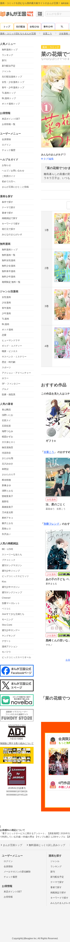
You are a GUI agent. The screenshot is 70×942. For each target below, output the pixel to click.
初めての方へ (8, 181)
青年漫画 (6, 308)
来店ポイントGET (11, 119)
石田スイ (6, 420)
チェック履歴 (8, 150)
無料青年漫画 (8, 271)
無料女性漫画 (8, 260)
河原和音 (6, 453)
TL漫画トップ (9, 93)
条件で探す (7, 202)
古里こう (49, 451)
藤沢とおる (7, 523)
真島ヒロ (6, 528)
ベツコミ (6, 608)
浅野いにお (7, 415)
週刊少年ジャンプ (11, 570)
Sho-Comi (7, 625)
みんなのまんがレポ (12, 234)
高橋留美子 (7, 507)
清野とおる (7, 490)
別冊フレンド (51, 523)
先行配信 (20, 26)
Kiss (4, 581)
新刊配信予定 (8, 66)
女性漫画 (6, 297)
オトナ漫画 (7, 329)
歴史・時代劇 (8, 362)
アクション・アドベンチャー (16, 373)
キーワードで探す (11, 223)
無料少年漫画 (8, 276)
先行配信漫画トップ (12, 76)
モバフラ (6, 652)
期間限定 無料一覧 (11, 282)
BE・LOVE (7, 549)
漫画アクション (10, 646)
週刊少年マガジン (11, 587)
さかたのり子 (8, 474)
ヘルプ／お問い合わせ (13, 170)
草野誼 (5, 469)
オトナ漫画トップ (11, 103)
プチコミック (8, 560)
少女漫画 (6, 302)
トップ (6, 26)
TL (62, 26)
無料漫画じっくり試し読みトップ (47, 845)
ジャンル (6, 71)
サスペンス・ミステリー (14, 356)
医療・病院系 (8, 394)
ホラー (5, 378)
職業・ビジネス (10, 351)
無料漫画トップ (10, 49)
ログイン (6, 144)
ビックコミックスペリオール (16, 657)
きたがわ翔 (7, 458)
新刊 (4, 60)
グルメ (5, 389)
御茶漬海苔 (7, 447)
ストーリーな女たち (12, 554)
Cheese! (6, 598)
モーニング (7, 619)
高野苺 (5, 501)
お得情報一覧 (8, 124)
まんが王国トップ (12, 845)
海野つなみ (7, 431)
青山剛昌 (6, 409)
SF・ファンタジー (11, 383)
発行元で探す (8, 229)
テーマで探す (8, 207)
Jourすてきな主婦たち (13, 614)
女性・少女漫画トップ (13, 82)
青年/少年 (48, 26)
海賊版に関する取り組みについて (17, 743)
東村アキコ (7, 518)
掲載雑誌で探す (10, 218)
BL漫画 (5, 324)
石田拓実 (6, 426)
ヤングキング (8, 635)
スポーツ (6, 367)
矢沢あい (6, 534)
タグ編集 (48, 158)
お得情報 (8, 897)
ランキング (7, 55)
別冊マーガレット (11, 603)
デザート (6, 641)
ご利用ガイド (8, 176)
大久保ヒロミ (8, 442)
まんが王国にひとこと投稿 (15, 187)
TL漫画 (5, 318)
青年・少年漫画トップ (13, 87)
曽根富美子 (7, 496)
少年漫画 (6, 313)
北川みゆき (7, 463)
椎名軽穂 (6, 480)
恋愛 (4, 335)
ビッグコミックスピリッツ (15, 576)
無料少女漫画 (8, 266)
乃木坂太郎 (7, 512)
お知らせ (6, 165)
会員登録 (6, 139)
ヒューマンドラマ (11, 340)
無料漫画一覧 (8, 255)
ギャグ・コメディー (12, 346)
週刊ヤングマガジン (12, 565)
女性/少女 (34, 26)
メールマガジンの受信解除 (17, 871)
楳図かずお (7, 436)
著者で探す (7, 213)
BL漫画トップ (9, 98)
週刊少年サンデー (11, 630)
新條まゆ (6, 485)
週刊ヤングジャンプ (12, 592)
